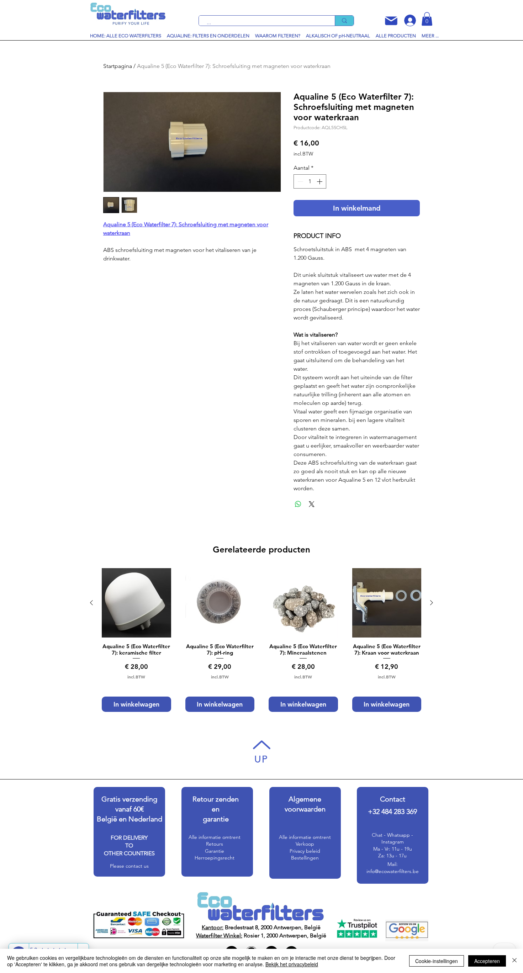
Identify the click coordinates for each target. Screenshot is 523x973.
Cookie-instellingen (436, 960)
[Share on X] (311, 504)
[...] (344, 21)
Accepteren (487, 960)
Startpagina (117, 66)
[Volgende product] (431, 602)
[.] (407, 20)
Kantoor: (212, 927)
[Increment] (320, 181)
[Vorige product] (91, 602)
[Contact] (391, 20)
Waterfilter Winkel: (219, 935)
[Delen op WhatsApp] (298, 504)
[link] (427, 19)
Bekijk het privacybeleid (291, 964)
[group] (261, 640)
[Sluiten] (514, 961)
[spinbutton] (310, 181)
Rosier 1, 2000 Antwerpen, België (284, 935)
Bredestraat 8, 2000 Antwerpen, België (272, 927)
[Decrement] (300, 181)
